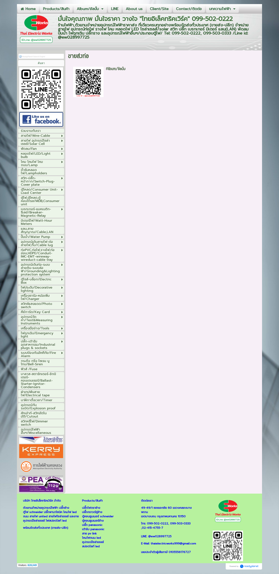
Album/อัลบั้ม (116, 69)
